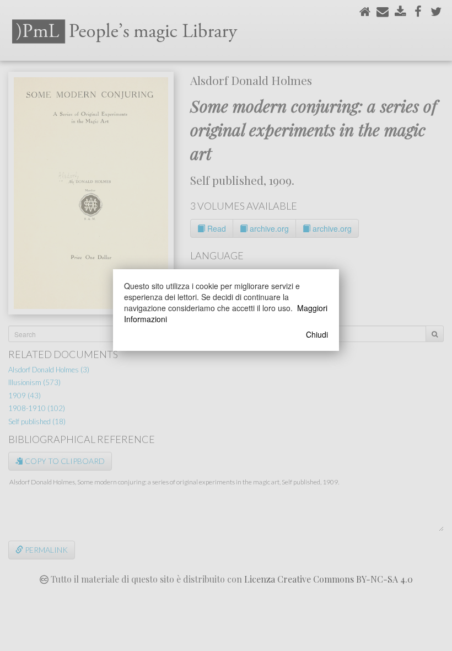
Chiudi (317, 334)
